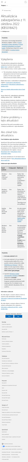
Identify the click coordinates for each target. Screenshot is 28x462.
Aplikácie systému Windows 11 (7, 331)
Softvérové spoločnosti (6, 422)
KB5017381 (4, 67)
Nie (18, 316)
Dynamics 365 (4, 390)
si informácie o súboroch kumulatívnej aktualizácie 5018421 (14, 298)
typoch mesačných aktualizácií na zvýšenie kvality (12, 46)
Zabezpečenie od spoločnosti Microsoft (9, 385)
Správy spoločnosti (5, 434)
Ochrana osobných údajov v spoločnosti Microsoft (11, 436)
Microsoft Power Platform (6, 419)
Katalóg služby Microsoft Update (21, 219)
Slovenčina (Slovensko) (8, 443)
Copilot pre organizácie (6, 324)
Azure (3, 387)
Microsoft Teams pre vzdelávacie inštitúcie (10, 363)
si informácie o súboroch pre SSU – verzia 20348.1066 (11, 307)
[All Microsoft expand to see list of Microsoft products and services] (2, 2)
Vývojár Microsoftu (5, 407)
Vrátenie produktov (5, 343)
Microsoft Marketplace (6, 417)
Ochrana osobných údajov (16, 452)
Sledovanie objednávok (6, 346)
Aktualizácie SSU (5, 151)
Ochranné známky (14, 454)
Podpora (3, 5)
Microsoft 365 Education (6, 365)
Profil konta (4, 338)
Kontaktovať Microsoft (6, 452)
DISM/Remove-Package (10, 265)
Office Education (5, 368)
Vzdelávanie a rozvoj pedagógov (8, 370)
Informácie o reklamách (6, 457)
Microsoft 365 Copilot (6, 397)
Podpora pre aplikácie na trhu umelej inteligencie (11, 412)
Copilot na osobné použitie (7, 326)
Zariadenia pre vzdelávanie (7, 360)
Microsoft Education (5, 358)
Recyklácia (4, 348)
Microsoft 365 (4, 329)
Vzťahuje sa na (5, 31)
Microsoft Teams (5, 400)
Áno (9, 316)
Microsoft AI (4, 382)
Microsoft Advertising (6, 395)
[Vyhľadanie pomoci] (5, 2)
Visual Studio (4, 424)
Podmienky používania (6, 454)
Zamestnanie (4, 431)
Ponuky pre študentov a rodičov (8, 373)
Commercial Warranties (6, 351)
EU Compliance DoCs (16, 457)
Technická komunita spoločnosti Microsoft (10, 414)
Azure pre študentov (5, 375)
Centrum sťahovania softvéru (7, 341)
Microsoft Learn (5, 409)
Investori (3, 439)
